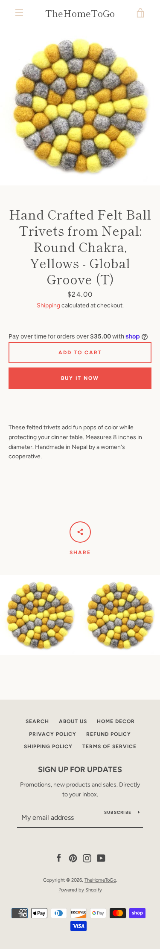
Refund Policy (108, 734)
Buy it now (80, 378)
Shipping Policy (48, 746)
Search (37, 721)
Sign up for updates (80, 769)
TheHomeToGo (80, 12)
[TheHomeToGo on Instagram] (87, 858)
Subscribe (117, 812)
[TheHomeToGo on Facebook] (59, 858)
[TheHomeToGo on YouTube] (101, 858)
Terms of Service (109, 746)
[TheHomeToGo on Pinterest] (73, 858)
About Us (73, 721)
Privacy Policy (52, 734)
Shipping (48, 305)
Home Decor (116, 721)
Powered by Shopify (80, 890)
